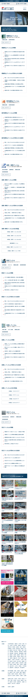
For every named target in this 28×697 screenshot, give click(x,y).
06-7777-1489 (22, 3)
